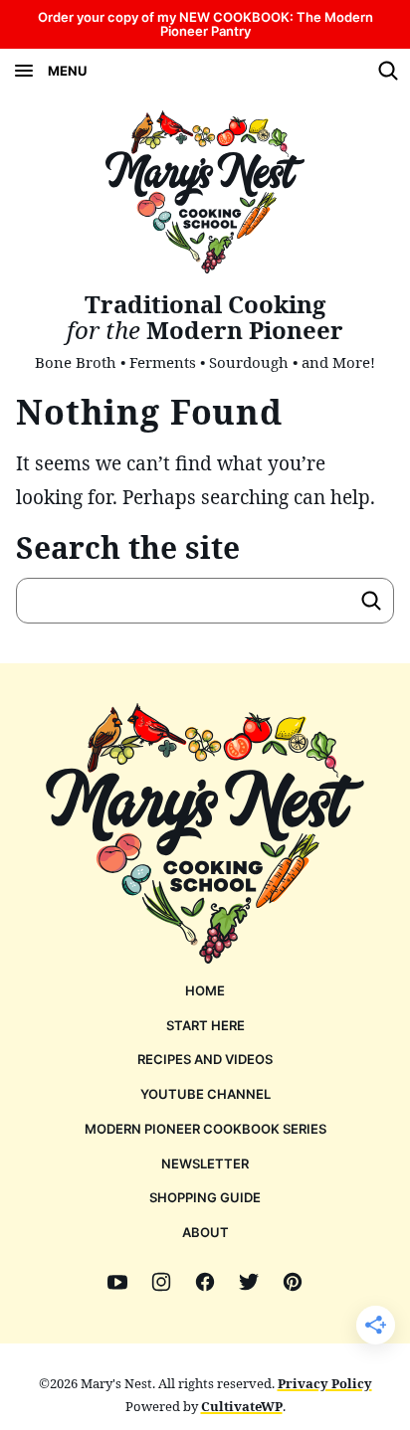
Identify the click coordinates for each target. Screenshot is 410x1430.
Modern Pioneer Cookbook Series (205, 1129)
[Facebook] (205, 1282)
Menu (67, 71)
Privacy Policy (325, 1383)
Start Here (205, 1025)
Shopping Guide (205, 1197)
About (205, 1232)
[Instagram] (161, 1282)
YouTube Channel (205, 1094)
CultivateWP (242, 1406)
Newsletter (205, 1163)
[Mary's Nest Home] (205, 191)
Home (205, 990)
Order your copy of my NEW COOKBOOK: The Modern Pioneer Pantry (205, 24)
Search (371, 601)
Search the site (128, 548)
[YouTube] (117, 1282)
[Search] (388, 70)
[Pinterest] (292, 1282)
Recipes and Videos (205, 1059)
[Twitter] (249, 1282)
